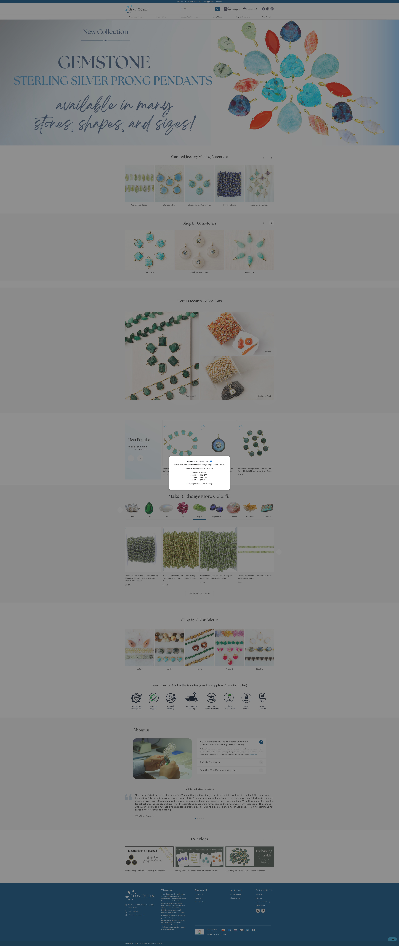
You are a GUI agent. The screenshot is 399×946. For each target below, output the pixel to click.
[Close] (226, 460)
